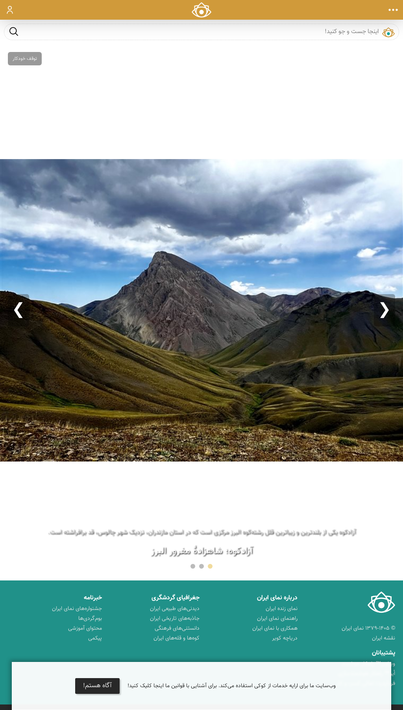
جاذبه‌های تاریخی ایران (175, 618)
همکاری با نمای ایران (275, 628)
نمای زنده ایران (282, 608)
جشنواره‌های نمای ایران (77, 608)
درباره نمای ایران (277, 598)
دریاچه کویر (285, 638)
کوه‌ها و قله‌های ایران (176, 638)
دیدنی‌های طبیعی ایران (175, 608)
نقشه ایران (383, 638)
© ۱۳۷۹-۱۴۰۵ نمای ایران (368, 628)
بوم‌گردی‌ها (90, 618)
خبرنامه (93, 598)
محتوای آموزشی (85, 628)
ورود (10, 9)
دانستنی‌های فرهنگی (177, 628)
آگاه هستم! (97, 686)
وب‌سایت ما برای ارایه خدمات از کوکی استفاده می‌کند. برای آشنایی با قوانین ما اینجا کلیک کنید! (232, 686)
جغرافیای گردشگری (176, 598)
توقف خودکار (25, 58)
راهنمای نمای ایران (277, 618)
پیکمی (95, 638)
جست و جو (14, 31)
